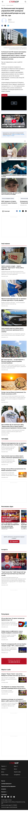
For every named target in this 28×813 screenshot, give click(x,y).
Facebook (18, 134)
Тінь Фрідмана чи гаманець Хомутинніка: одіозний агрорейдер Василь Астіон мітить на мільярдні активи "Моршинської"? (13, 688)
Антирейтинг (17, 774)
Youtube (22, 134)
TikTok (12, 135)
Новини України (10, 5)
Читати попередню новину (8, 198)
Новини (3, 769)
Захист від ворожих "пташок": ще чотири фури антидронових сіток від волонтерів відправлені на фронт (10, 525)
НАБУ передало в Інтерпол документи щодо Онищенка (9, 202)
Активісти (3, 789)
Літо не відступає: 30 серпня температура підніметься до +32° (12, 619)
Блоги (15, 769)
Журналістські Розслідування (8, 786)
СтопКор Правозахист (6, 783)
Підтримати (15, 541)
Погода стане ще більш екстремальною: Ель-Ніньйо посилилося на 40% (13, 393)
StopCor (10, 19)
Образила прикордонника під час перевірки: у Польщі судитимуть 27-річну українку (14, 299)
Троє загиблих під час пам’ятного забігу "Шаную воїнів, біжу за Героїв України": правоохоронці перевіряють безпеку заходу (13, 426)
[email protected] (13, 807)
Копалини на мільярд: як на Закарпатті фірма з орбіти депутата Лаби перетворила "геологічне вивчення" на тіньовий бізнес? (13, 701)
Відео (15, 766)
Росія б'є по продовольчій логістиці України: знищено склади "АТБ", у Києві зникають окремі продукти (13, 645)
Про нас (3, 781)
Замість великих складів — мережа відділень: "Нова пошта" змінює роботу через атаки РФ (12, 267)
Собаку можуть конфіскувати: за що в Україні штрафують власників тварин (12, 632)
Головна (3, 5)
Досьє (2, 772)
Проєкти (3, 766)
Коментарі (7, 211)
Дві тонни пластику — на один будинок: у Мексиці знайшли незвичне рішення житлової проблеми (13, 361)
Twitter (4, 135)
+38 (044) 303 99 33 (14, 662)
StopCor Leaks (6, 670)
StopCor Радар (4, 774)
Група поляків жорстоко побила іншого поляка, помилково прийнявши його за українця (12, 330)
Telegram (14, 134)
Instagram (8, 135)
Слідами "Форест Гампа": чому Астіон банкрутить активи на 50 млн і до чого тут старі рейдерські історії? (13, 675)
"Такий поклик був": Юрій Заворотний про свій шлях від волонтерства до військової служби (13, 573)
